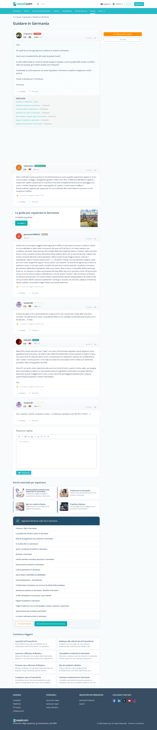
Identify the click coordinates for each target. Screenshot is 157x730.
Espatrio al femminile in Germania (29, 124)
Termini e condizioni (136, 723)
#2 (95, 170)
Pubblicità (17, 704)
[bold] (18, 436)
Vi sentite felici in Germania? (27, 109)
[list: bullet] (38, 436)
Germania (17, 11)
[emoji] (34, 436)
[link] (28, 436)
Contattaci (17, 700)
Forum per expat (52, 700)
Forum (92, 11)
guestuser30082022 (32, 234)
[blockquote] (25, 436)
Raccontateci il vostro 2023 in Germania (31, 116)
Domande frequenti (87, 700)
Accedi (128, 4)
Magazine (107, 4)
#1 (95, 38)
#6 (95, 407)
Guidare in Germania (24, 102)
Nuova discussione (124, 34)
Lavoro (56, 11)
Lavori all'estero (52, 707)
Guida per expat (52, 704)
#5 (95, 344)
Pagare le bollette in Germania (27, 120)
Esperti (82, 704)
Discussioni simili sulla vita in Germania (51, 624)
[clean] (47, 436)
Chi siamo (17, 707)
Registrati (139, 4)
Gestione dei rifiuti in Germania (28, 113)
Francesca (28, 34)
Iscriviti (123, 39)
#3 (95, 239)
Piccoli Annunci (81, 11)
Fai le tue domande (24, 624)
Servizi (26, 11)
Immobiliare (67, 11)
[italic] (22, 436)
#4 (95, 307)
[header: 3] (41, 436)
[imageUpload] (31, 436)
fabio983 (27, 340)
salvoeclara (28, 166)
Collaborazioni (18, 711)
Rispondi (35, 91)
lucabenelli (28, 303)
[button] (44, 436)
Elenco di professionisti (41, 11)
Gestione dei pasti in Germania (28, 105)
